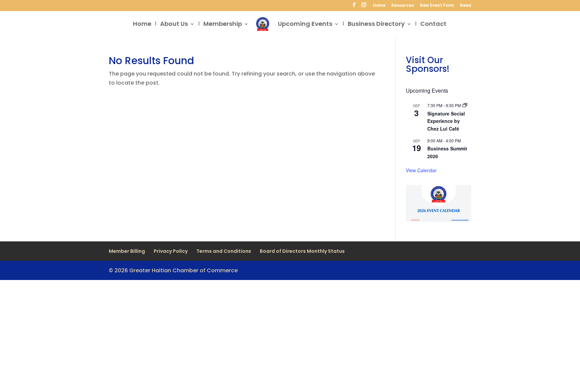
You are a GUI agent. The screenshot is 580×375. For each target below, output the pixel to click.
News (465, 5)
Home (379, 5)
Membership (222, 24)
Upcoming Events (305, 24)
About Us (174, 24)
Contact (433, 24)
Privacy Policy (171, 251)
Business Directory (376, 24)
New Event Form (437, 5)
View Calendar (421, 170)
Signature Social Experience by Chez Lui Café (446, 121)
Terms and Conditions (223, 251)
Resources (402, 5)
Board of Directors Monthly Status (302, 251)
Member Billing (127, 251)
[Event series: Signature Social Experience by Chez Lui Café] (465, 105)
